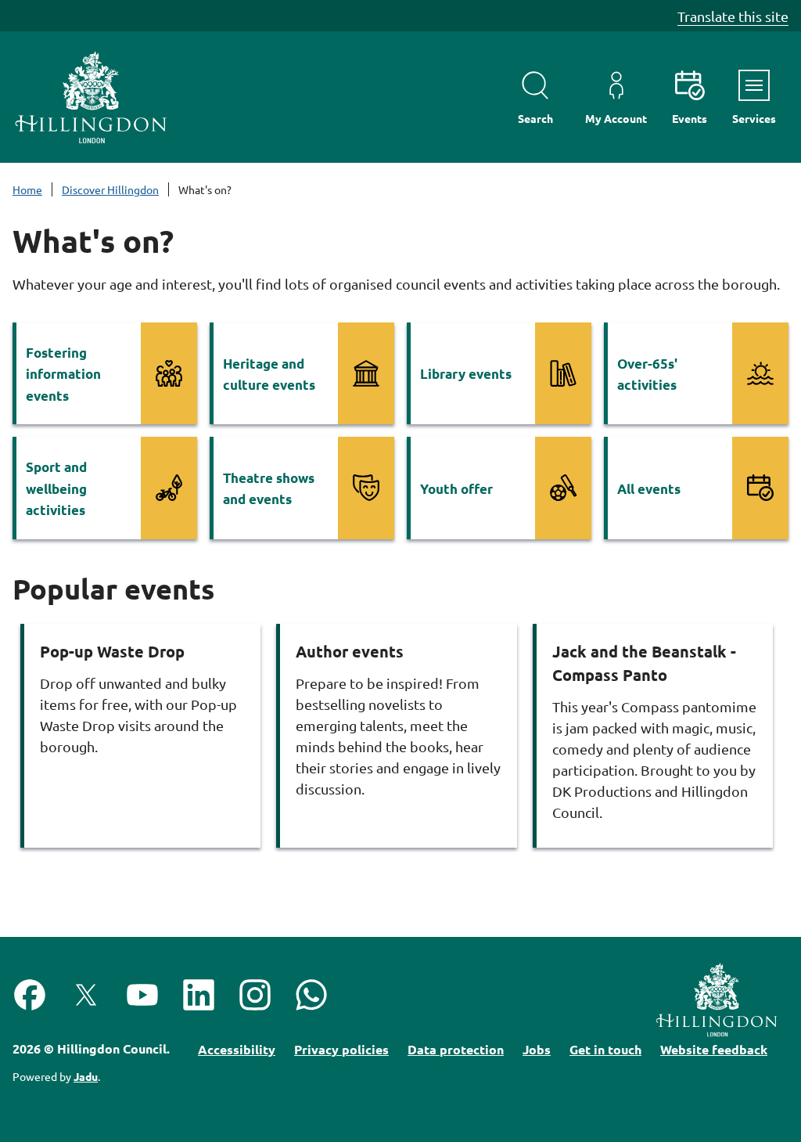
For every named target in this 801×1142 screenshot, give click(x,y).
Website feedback (713, 1049)
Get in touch (605, 1049)
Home (27, 189)
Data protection (456, 1049)
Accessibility (236, 1049)
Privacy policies (341, 1049)
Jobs (537, 1049)
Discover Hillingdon (110, 189)
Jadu (86, 1076)
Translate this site (732, 16)
